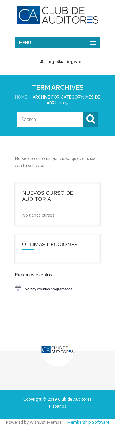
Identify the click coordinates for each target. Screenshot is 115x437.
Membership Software (88, 422)
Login (52, 61)
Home (21, 97)
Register (74, 61)
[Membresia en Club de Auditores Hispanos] (57, 14)
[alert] (57, 288)
